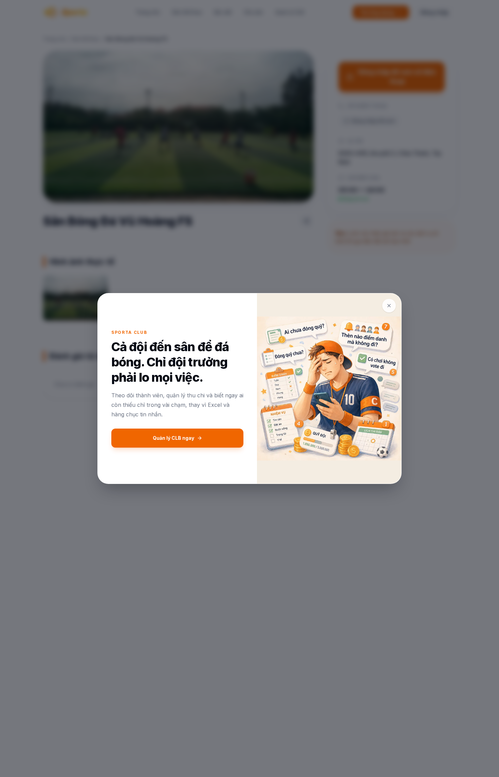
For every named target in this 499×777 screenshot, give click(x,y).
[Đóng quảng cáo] (389, 305)
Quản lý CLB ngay (173, 438)
